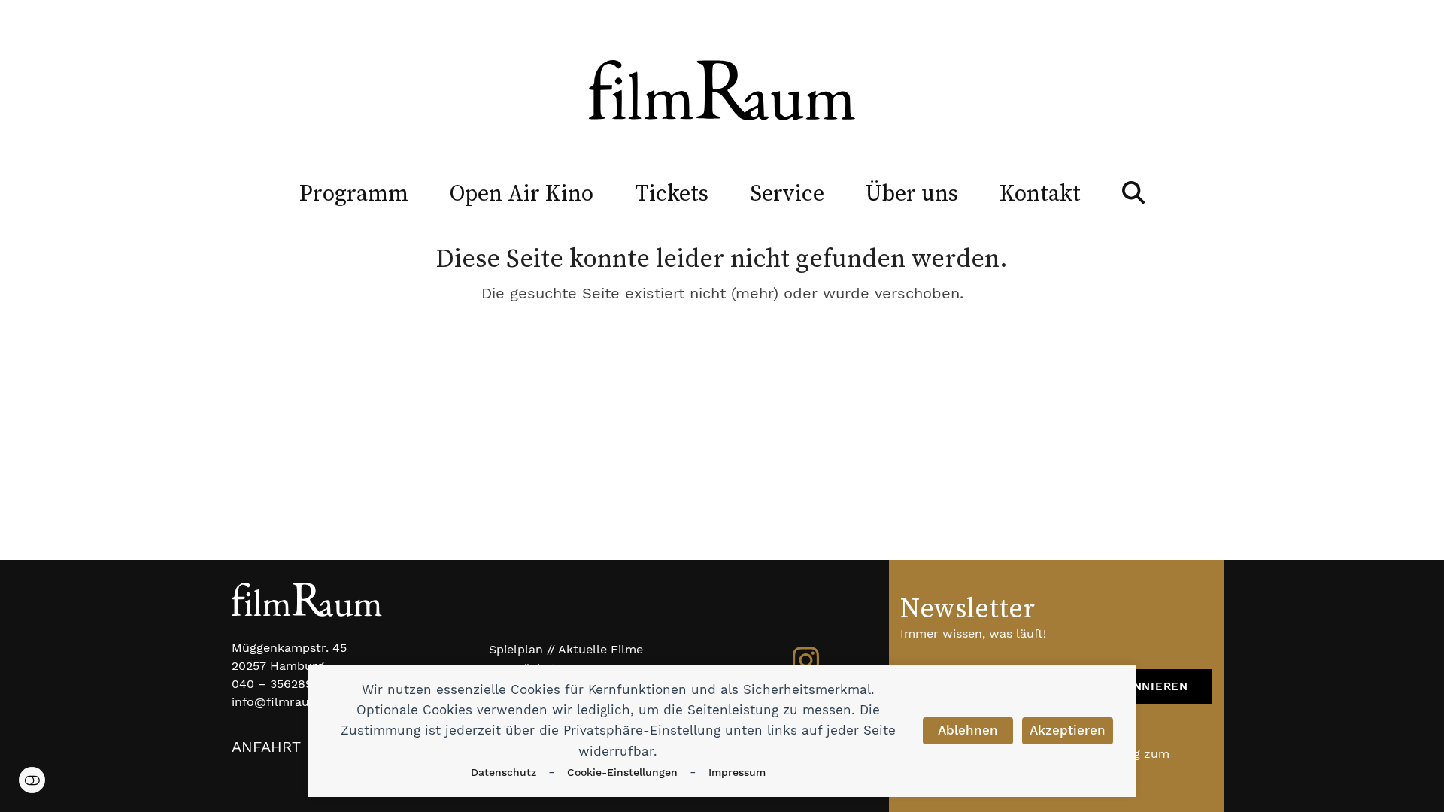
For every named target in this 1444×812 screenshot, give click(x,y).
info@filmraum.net (287, 702)
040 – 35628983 (279, 684)
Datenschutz (503, 772)
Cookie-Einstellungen (622, 772)
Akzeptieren (1068, 730)
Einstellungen (32, 780)
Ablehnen (968, 730)
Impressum (737, 772)
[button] (1133, 192)
